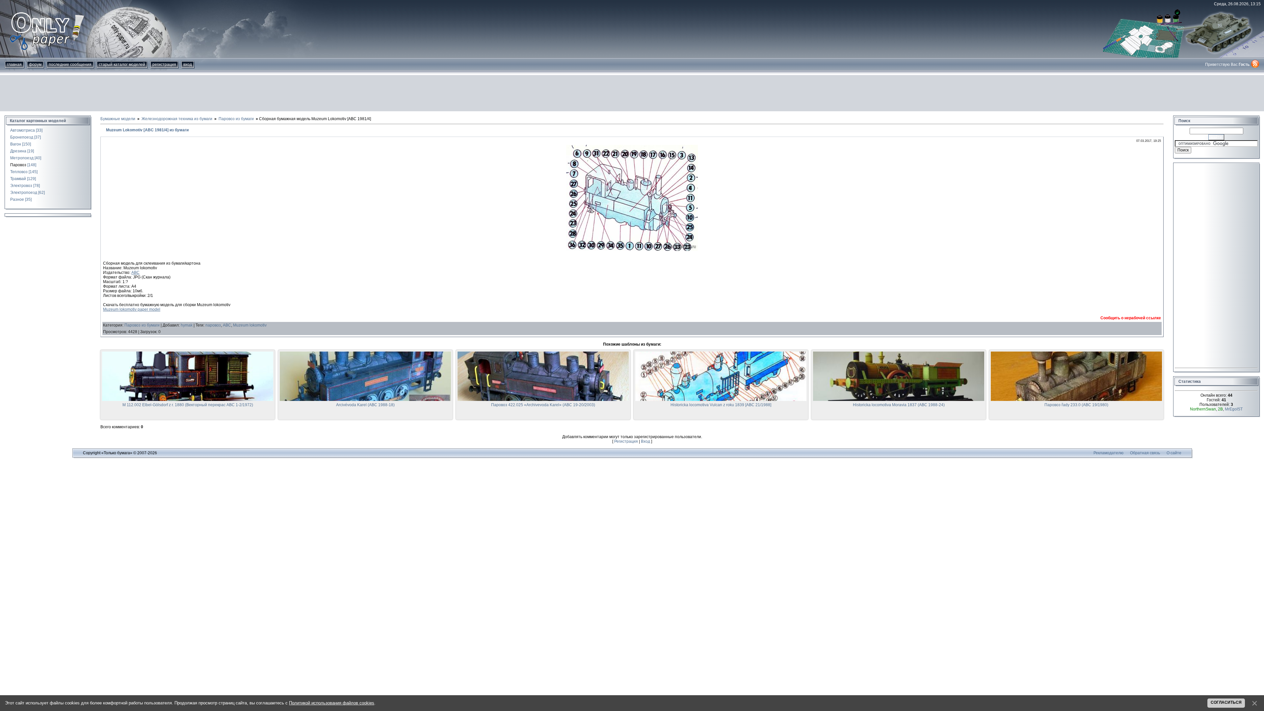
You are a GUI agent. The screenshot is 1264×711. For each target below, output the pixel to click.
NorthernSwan (1203, 409)
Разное (17, 199)
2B (1220, 409)
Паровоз (18, 165)
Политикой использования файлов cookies (331, 702)
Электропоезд (23, 192)
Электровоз (21, 185)
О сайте (1174, 453)
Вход (187, 64)
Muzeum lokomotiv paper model (131, 309)
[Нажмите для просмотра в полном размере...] (632, 249)
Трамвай (18, 178)
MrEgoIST (1234, 409)
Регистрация (164, 64)
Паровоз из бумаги (142, 325)
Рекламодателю (1108, 453)
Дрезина (18, 151)
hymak (187, 325)
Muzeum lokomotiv (250, 325)
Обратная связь (1145, 453)
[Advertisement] (632, 93)
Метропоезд (22, 158)
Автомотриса (22, 130)
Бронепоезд (21, 137)
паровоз (213, 325)
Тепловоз (19, 172)
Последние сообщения (70, 64)
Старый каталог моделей (122, 64)
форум (35, 64)
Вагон (15, 144)
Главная (14, 64)
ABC (135, 272)
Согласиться (1226, 702)
